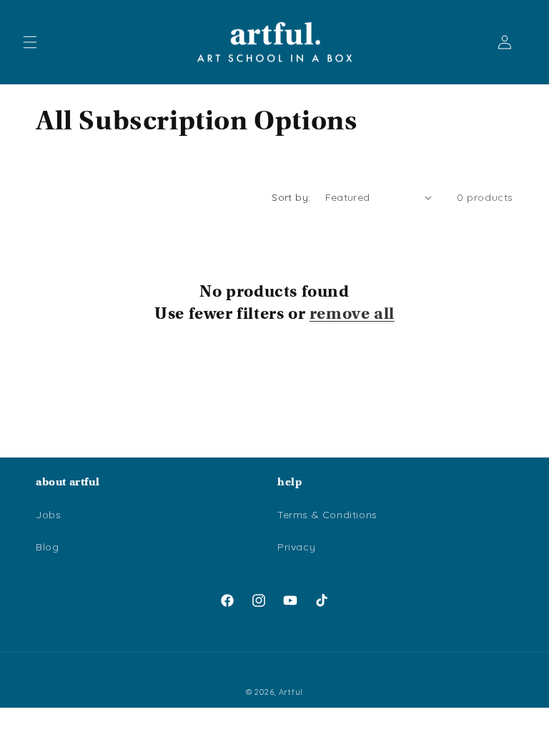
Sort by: (291, 197)
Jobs (48, 514)
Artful (291, 692)
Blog (47, 546)
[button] (30, 42)
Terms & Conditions (327, 514)
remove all (352, 313)
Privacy (296, 546)
